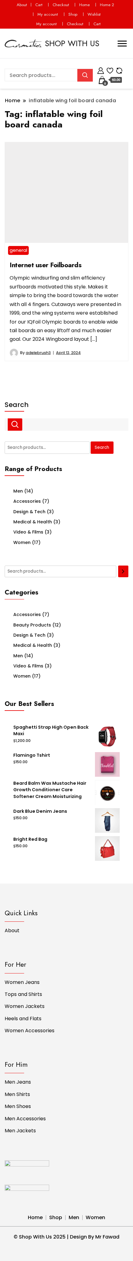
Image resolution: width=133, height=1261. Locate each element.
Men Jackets (20, 1130)
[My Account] (100, 70)
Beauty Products (32, 625)
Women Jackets (25, 1006)
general (18, 250)
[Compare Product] (119, 70)
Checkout (61, 5)
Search (16, 405)
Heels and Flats (23, 1018)
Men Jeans (18, 1082)
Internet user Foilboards (45, 265)
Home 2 (107, 5)
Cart (38, 5)
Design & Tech (29, 512)
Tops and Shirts (23, 994)
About (22, 5)
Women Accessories (29, 1030)
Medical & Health (32, 522)
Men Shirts (17, 1094)
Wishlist (94, 14)
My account (47, 14)
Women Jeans (22, 982)
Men (18, 491)
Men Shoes (18, 1106)
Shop (72, 14)
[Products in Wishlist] (110, 70)
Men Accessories (25, 1118)
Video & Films (28, 532)
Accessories (27, 501)
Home (84, 5)
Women (22, 542)
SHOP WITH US (72, 43)
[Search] (123, 571)
